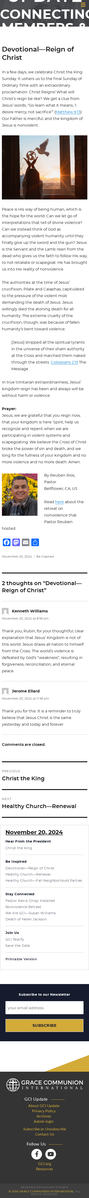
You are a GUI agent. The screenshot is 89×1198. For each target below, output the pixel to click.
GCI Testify (14, 939)
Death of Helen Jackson (26, 919)
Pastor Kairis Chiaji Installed (30, 901)
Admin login (44, 1121)
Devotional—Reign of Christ (30, 868)
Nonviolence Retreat (23, 907)
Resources (44, 1169)
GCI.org (44, 1164)
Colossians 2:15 (64, 362)
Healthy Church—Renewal (28, 874)
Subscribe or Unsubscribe (44, 1129)
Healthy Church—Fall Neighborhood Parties (43, 880)
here (59, 502)
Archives (44, 1116)
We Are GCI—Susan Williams (30, 913)
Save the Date (17, 945)
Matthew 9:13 (68, 112)
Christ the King (18, 848)
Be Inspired (45, 556)
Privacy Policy (44, 1111)
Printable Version (21, 959)
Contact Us (44, 1134)
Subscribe (44, 1025)
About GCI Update (43, 1106)
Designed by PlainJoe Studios (44, 1187)
